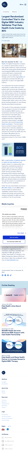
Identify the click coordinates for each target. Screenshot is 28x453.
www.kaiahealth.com (12, 260)
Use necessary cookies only (14, 241)
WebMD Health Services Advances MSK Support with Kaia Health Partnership (13, 332)
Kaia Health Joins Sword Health (11, 307)
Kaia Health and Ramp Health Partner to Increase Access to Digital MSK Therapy (13, 359)
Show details (20, 233)
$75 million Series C (7, 188)
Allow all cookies (14, 237)
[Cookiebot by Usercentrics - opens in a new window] (20, 209)
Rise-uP (22, 77)
